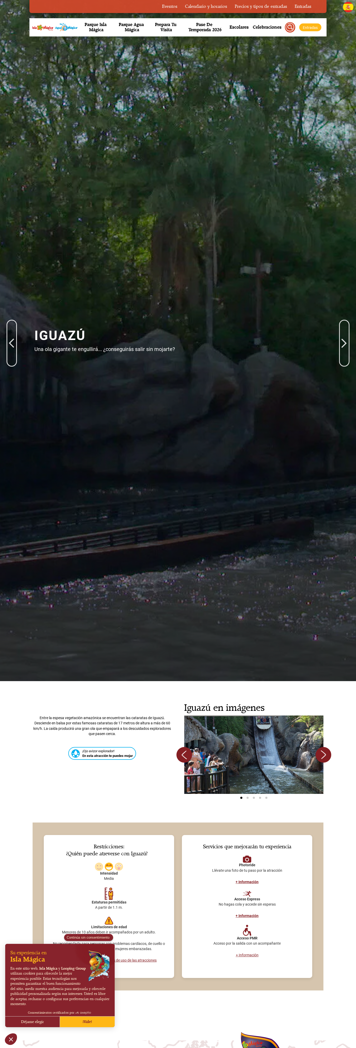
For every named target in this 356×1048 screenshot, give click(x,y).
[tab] (241, 798)
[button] (96, 27)
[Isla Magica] (54, 27)
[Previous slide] (184, 755)
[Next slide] (323, 755)
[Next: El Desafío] (344, 327)
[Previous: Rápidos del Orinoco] (12, 327)
